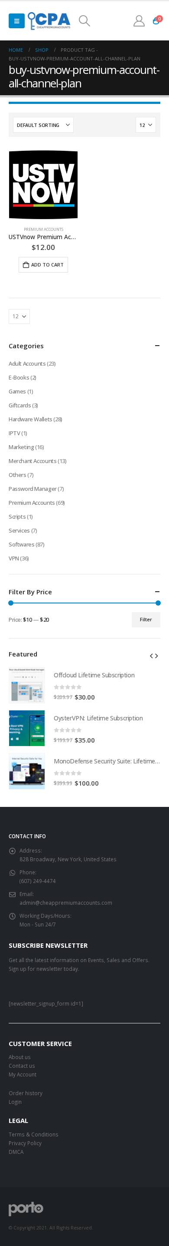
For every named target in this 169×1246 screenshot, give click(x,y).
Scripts (17, 516)
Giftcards (20, 405)
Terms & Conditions (33, 1134)
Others (17, 475)
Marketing (21, 447)
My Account (22, 1074)
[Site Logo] (50, 21)
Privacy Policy (25, 1142)
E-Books (19, 377)
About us (20, 1056)
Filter (146, 619)
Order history (25, 1092)
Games (17, 391)
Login (15, 1101)
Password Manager (33, 489)
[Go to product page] (43, 184)
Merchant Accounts (32, 461)
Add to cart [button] (47, 264)
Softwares (22, 544)
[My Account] (139, 21)
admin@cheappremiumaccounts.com (66, 902)
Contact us (22, 1065)
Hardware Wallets (30, 419)
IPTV (14, 433)
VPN (14, 558)
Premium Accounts (43, 229)
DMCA (16, 1151)
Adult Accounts (27, 363)
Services (19, 530)
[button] (17, 20)
